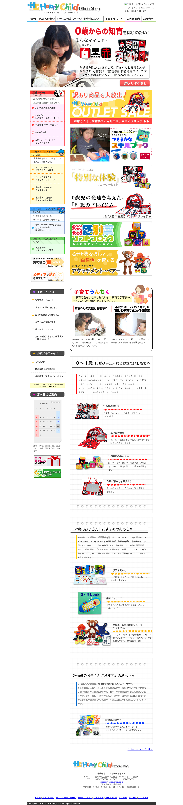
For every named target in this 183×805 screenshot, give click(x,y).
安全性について (85, 797)
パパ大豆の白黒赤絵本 (45, 108)
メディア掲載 (111, 797)
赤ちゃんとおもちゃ (44, 329)
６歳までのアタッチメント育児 (44, 249)
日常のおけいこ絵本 (45, 168)
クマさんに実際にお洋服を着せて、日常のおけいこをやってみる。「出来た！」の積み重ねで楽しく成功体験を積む (132, 637)
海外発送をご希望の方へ (46, 369)
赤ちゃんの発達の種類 (45, 322)
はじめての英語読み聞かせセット (48, 227)
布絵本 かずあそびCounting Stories (43, 199)
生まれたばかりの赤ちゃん (47, 315)
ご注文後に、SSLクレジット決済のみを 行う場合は (47, 385)
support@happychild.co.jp (111, 782)
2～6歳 (36, 212)
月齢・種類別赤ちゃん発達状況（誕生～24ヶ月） (49, 337)
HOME (38, 797)
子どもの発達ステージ (66, 797)
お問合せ (123, 797)
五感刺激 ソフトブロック (46, 125)
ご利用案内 (40, 361)
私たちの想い (48, 797)
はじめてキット (45, 141)
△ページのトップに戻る (140, 749)
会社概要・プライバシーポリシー (50, 376)
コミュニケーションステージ (46, 209)
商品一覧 (133, 797)
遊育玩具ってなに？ (44, 300)
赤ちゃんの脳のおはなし (46, 307)
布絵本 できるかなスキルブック (43, 188)
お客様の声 (99, 797)
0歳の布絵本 (41, 132)
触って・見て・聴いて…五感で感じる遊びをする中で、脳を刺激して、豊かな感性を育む (127, 466)
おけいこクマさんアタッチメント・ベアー (46, 178)
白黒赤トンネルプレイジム (47, 116)
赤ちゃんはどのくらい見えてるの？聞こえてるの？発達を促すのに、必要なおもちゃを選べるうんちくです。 (90, 342)
